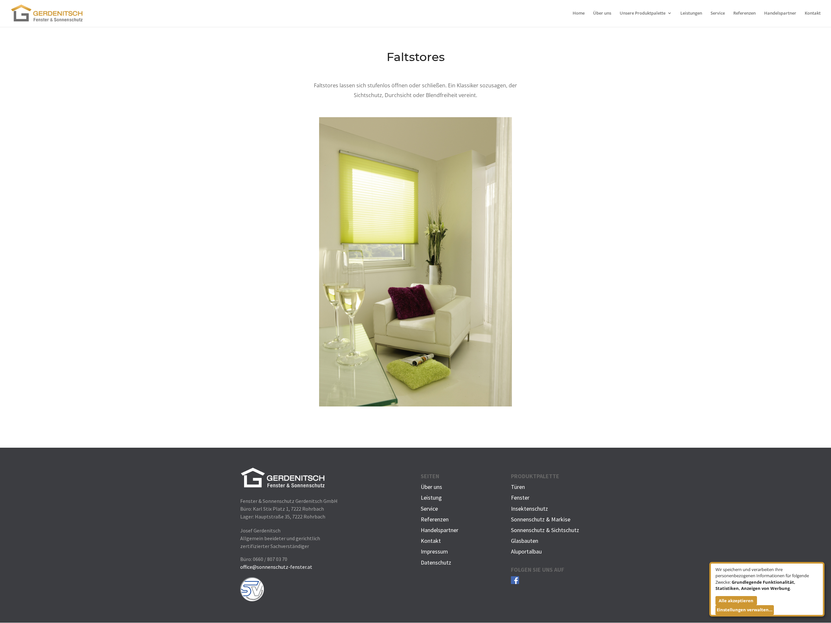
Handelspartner (780, 13)
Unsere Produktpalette (642, 13)
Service (718, 13)
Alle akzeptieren (736, 601)
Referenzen (744, 13)
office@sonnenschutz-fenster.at (276, 567)
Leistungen (691, 13)
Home (579, 13)
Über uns (602, 13)
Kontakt (813, 13)
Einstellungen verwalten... (745, 610)
